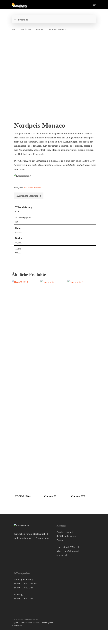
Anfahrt (60, 540)
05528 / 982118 (71, 546)
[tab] (28, 195)
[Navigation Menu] (94, 4)
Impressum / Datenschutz (22, 622)
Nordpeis (40, 29)
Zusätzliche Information (28, 195)
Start (14, 29)
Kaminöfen (26, 29)
